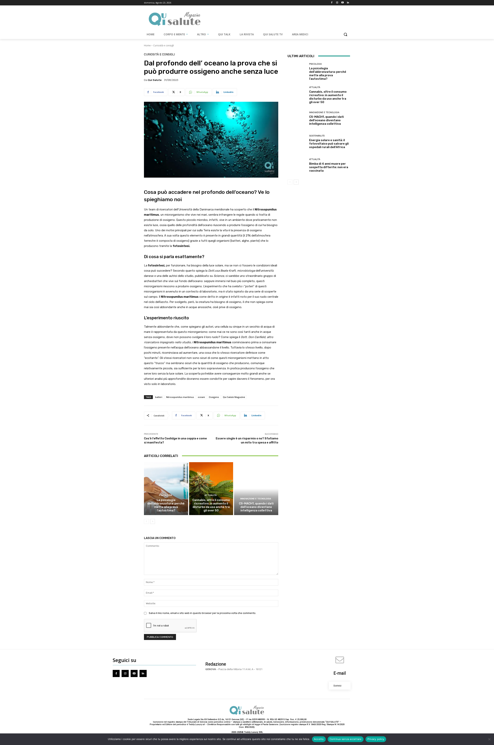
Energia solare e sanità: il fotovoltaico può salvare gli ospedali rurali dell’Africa (329, 143)
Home (147, 45)
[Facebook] (332, 3)
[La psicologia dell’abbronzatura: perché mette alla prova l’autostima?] (166, 488)
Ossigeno (214, 397)
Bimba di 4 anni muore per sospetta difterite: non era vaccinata (328, 167)
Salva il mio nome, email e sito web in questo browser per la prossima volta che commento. (202, 613)
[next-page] (152, 521)
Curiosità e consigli (163, 45)
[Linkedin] (348, 3)
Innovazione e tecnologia (255, 499)
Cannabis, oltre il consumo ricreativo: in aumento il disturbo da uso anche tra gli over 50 (211, 505)
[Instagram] (337, 3)
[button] (345, 34)
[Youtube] (342, 3)
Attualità (211, 495)
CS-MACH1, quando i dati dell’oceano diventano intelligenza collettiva (256, 507)
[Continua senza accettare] (489, 739)
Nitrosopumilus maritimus (180, 397)
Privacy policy (375, 739)
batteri (158, 397)
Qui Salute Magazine (234, 397)
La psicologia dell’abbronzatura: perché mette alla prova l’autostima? (165, 505)
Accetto (319, 739)
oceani (201, 397)
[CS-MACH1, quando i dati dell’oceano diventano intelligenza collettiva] (256, 488)
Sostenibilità (317, 136)
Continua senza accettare (346, 739)
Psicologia (165, 495)
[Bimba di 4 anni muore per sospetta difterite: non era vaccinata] (297, 165)
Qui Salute (155, 80)
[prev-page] (146, 521)
